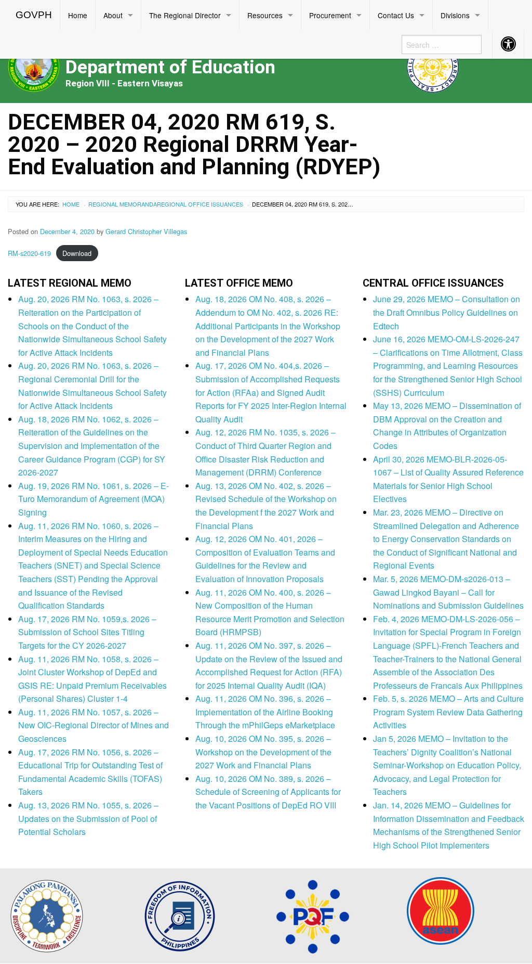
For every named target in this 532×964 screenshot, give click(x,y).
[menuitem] (34, 15)
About (113, 15)
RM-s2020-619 (29, 253)
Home (77, 15)
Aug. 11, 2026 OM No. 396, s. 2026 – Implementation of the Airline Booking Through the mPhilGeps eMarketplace (265, 711)
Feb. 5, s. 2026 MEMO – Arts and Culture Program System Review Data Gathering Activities (448, 711)
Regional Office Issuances (200, 204)
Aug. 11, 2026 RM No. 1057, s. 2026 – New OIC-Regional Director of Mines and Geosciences (93, 725)
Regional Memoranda (122, 204)
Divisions (455, 15)
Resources (265, 15)
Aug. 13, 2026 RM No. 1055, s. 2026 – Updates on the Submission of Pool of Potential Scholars (88, 818)
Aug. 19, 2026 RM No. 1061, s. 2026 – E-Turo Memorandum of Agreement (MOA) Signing (93, 499)
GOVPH (34, 14)
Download (76, 253)
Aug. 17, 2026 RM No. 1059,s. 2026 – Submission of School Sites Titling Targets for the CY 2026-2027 (87, 632)
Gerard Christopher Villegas (146, 231)
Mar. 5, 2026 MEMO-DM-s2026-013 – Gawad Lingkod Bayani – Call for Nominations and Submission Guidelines (448, 592)
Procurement (330, 15)
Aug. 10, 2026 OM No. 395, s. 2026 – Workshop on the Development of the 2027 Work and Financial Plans (263, 751)
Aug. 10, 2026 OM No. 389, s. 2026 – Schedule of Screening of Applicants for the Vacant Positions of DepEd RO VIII (268, 792)
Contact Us (396, 15)
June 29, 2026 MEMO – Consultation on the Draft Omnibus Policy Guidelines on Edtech (446, 312)
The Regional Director (185, 15)
